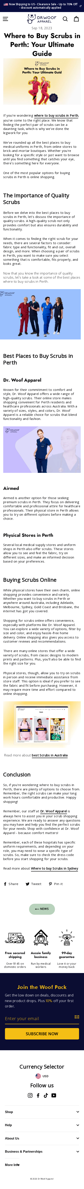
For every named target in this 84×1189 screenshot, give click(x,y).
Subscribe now (42, 1033)
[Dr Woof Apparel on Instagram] (30, 1095)
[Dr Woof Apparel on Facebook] (38, 1095)
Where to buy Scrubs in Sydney (54, 868)
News (44, 909)
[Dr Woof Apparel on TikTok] (46, 1095)
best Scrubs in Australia (50, 755)
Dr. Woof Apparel (53, 811)
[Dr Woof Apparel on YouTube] (53, 1095)
